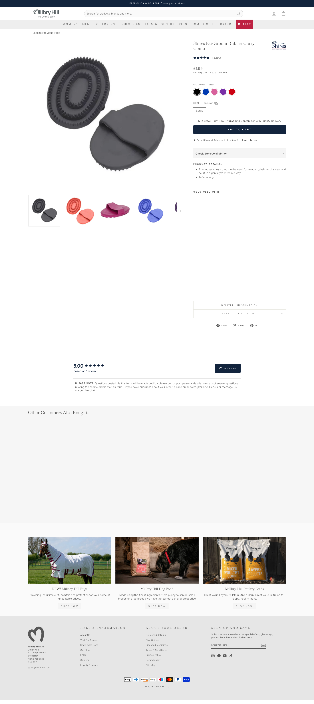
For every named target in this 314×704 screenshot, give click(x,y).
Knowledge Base (89, 645)
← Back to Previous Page (44, 32)
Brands (227, 24)
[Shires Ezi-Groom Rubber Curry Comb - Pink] (205, 286)
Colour (203, 84)
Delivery (197, 72)
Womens (70, 24)
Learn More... (249, 140)
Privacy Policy (153, 655)
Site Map (151, 665)
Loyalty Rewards (89, 665)
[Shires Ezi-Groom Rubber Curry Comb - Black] (196, 286)
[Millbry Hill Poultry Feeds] (244, 560)
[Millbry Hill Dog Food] (157, 560)
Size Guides (152, 640)
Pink (214, 91)
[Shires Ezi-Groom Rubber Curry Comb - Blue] (200, 286)
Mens (87, 24)
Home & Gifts (204, 24)
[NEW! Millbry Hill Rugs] (69, 560)
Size (203, 103)
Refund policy (153, 660)
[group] (92, 366)
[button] (239, 58)
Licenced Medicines (157, 645)
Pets (183, 24)
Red (232, 91)
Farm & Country (160, 24)
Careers (84, 660)
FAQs (83, 655)
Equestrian (130, 24)
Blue (205, 91)
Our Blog (85, 650)
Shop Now (69, 606)
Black (197, 91)
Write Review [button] (228, 368)
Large (199, 110)
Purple (223, 91)
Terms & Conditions (156, 650)
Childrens (105, 24)
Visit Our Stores (88, 640)
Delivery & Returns (156, 635)
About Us (85, 635)
